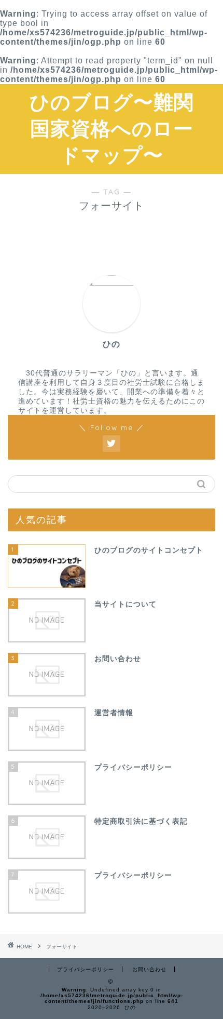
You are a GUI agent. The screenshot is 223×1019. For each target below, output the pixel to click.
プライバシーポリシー (85, 969)
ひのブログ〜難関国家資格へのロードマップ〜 (112, 128)
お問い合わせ (149, 969)
